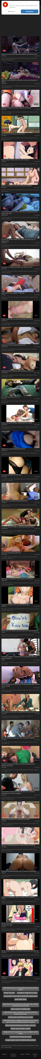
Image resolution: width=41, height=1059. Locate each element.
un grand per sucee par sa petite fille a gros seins (20, 996)
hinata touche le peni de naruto (20, 1037)
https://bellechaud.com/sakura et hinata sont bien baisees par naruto (20, 1013)
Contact (22, 1054)
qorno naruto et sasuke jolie (20, 1009)
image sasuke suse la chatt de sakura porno (20, 1040)
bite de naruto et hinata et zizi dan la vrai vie (20, 1025)
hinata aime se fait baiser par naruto (20, 1017)
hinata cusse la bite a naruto (20, 1028)
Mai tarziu (11, 11)
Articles (4, 1054)
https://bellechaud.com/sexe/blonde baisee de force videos (20, 988)
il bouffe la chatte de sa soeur (27, 993)
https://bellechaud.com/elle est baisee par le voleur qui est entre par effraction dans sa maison (20, 1021)
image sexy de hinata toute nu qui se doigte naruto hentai (20, 1032)
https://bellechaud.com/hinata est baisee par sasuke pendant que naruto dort (20, 1005)
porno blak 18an (20, 999)
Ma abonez (29, 11)
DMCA (28, 1054)
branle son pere (9, 993)
